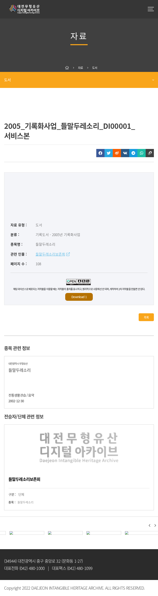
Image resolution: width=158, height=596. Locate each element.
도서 (94, 68)
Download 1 (79, 297)
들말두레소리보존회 (50, 254)
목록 (146, 317)
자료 (80, 68)
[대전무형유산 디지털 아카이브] (24, 9)
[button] (149, 525)
